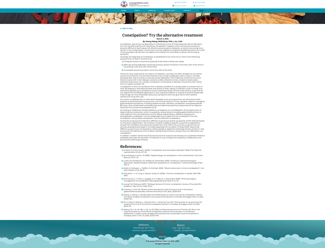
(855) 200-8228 (181, 2)
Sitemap (162, 236)
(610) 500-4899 (200, 2)
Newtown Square (180, 6)
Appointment (200, 6)
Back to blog (127, 28)
